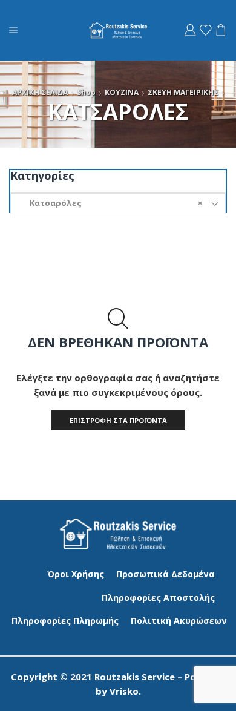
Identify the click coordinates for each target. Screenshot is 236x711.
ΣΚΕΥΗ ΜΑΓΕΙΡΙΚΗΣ (183, 92)
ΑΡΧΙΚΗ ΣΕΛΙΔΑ (40, 92)
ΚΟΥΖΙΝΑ (122, 92)
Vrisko (124, 691)
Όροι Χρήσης (75, 574)
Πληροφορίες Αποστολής (158, 597)
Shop (86, 92)
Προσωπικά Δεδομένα (165, 574)
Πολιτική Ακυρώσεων (179, 620)
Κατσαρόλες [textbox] (110, 202)
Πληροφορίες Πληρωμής (65, 620)
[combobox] (118, 203)
